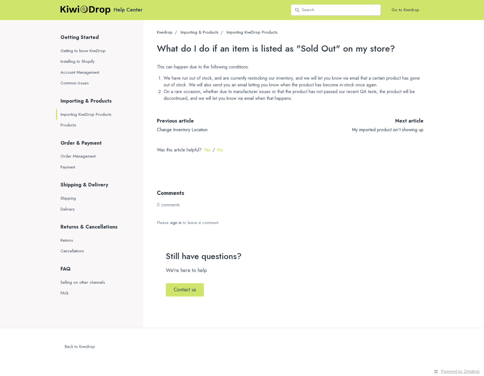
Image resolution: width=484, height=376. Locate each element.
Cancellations (72, 251)
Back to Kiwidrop (80, 346)
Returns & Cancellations (89, 226)
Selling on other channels (83, 282)
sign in (176, 223)
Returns (67, 240)
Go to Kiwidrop (405, 10)
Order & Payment (81, 143)
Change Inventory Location (182, 129)
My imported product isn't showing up (388, 129)
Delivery (68, 209)
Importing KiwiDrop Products (252, 32)
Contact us (185, 289)
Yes (207, 150)
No (220, 150)
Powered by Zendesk (460, 371)
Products (68, 125)
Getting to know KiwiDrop (83, 51)
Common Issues (75, 83)
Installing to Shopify (78, 61)
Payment (68, 167)
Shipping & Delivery (84, 184)
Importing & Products (199, 32)
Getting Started (80, 37)
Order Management (78, 156)
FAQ (66, 269)
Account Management (80, 72)
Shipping (68, 198)
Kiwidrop (165, 32)
